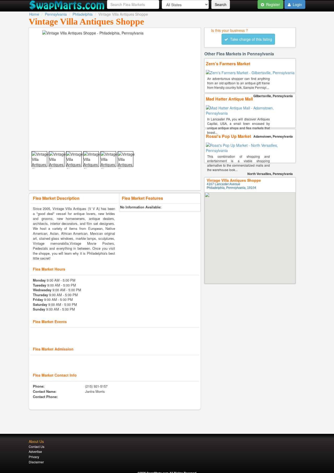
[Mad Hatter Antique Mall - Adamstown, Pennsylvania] (250, 113)
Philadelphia (83, 14)
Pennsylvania (56, 14)
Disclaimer (36, 462)
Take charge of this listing (250, 39)
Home (34, 14)
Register (272, 4)
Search (220, 4)
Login (297, 4)
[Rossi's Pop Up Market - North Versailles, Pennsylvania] (250, 150)
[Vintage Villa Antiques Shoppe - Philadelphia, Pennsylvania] (43, 167)
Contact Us (36, 446)
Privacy (34, 456)
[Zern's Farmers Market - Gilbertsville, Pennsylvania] (250, 72)
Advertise (35, 451)
